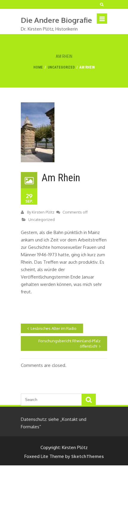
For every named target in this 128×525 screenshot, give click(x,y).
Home (38, 67)
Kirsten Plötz (43, 212)
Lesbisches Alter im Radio (54, 328)
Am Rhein (61, 178)
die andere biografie (56, 20)
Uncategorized (61, 67)
